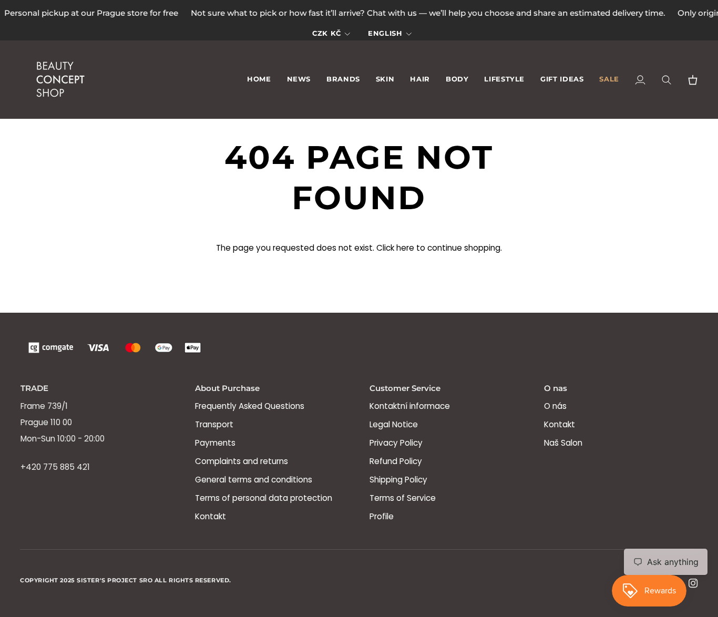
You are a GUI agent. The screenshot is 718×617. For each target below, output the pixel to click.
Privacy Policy (396, 442)
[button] (343, 80)
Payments (215, 442)
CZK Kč (326, 33)
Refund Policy (396, 461)
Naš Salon (563, 442)
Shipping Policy (398, 479)
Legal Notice (394, 424)
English (385, 33)
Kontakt (210, 516)
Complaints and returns (241, 461)
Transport (214, 424)
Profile (382, 516)
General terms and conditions (253, 479)
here (405, 247)
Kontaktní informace (410, 406)
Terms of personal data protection (263, 497)
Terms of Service (403, 497)
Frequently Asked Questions (249, 406)
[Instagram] (693, 583)
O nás (555, 406)
